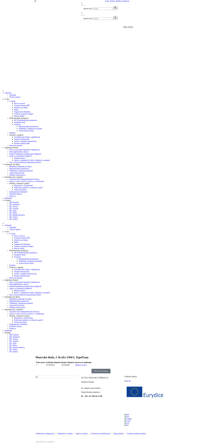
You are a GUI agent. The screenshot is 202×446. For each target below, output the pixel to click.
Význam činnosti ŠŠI (22, 105)
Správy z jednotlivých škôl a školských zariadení (32, 160)
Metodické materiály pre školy (20, 167)
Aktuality (8, 93)
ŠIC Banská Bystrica (17, 215)
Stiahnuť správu (81, 365)
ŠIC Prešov (13, 217)
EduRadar (8, 198)
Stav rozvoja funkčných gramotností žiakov (25, 162)
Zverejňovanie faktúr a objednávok (27, 137)
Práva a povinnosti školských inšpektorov (24, 150)
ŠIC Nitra (12, 211)
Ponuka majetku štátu (22, 143)
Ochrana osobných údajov (23, 114)
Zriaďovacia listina (21, 108)
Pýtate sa (12, 196)
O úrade (12, 101)
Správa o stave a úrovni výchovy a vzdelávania (26, 181)
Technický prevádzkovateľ (100, 434)
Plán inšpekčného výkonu (18, 152)
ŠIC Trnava (13, 207)
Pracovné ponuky (15, 145)
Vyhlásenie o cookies (65, 434)
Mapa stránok (119, 434)
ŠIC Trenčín (13, 209)
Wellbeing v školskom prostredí (30, 129)
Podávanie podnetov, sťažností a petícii (28, 188)
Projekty (12, 133)
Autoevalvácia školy (26, 131)
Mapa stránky (128, 27)
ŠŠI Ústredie (14, 202)
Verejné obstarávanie (21, 139)
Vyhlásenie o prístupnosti (45, 434)
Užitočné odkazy (15, 194)
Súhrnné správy (20, 158)
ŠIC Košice (13, 219)
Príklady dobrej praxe (17, 175)
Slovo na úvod (19, 103)
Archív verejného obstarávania (25, 141)
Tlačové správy (15, 97)
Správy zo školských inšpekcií (20, 156)
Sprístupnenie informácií (18, 192)
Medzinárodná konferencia (28, 127)
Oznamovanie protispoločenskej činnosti (24, 179)
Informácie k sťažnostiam (23, 185)
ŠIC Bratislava (14, 204)
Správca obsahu (82, 434)
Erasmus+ (17, 124)
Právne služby (19, 116)
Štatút (16, 110)
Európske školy (19, 122)
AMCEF (51, 442)
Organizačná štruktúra (22, 112)
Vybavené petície (20, 190)
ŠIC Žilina (13, 213)
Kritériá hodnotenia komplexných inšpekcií (25, 154)
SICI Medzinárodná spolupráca (25, 120)
